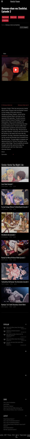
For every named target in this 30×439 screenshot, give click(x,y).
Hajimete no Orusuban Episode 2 (13, 331)
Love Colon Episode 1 (7, 184)
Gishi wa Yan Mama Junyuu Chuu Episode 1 (15, 327)
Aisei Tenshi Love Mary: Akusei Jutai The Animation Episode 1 (14, 334)
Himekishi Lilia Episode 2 (8, 235)
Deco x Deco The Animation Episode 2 (12, 421)
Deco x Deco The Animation (9, 402)
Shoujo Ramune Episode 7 (9, 419)
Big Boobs (5, 17)
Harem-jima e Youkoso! (8, 406)
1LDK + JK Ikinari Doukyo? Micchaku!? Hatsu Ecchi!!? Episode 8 (14, 425)
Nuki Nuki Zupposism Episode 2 (10, 429)
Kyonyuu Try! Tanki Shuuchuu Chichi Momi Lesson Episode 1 (13, 304)
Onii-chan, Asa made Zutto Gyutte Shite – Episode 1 (15, 343)
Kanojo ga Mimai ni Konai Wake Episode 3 (13, 257)
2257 (5, 435)
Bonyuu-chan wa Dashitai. (13, 25)
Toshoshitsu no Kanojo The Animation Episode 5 (15, 282)
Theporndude (23, 435)
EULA (13, 435)
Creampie (5, 20)
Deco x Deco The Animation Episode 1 (11, 422)
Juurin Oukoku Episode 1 (9, 428)
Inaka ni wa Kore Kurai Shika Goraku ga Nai (13, 408)
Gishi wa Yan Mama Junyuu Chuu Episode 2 (15, 339)
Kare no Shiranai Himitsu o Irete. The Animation (13, 410)
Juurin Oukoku (6, 404)
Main (4, 53)
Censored (21, 17)
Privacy (9, 435)
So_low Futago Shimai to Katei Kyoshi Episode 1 (14, 207)
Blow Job (13, 17)
